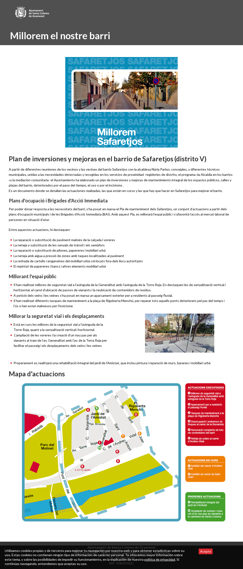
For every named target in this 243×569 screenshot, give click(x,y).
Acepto (205, 551)
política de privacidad (159, 559)
